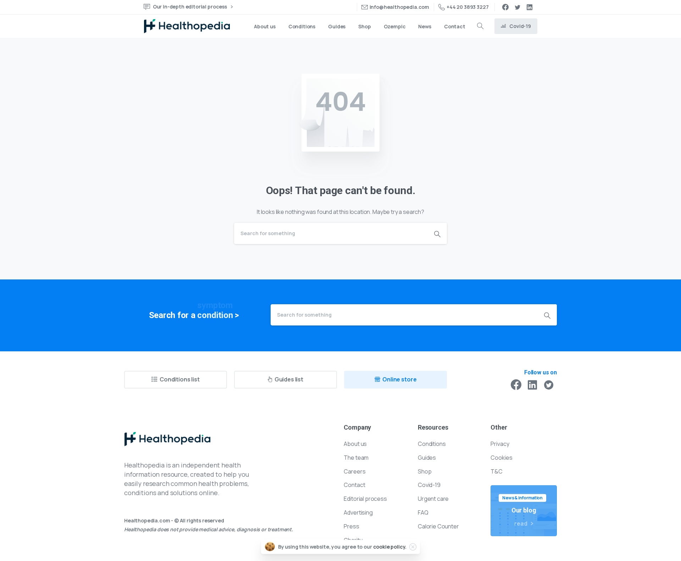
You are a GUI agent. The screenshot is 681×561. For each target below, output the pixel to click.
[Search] (480, 26)
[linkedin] (530, 7)
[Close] (412, 546)
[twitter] (517, 7)
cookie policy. (390, 546)
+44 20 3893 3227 (467, 7)
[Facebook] (505, 7)
